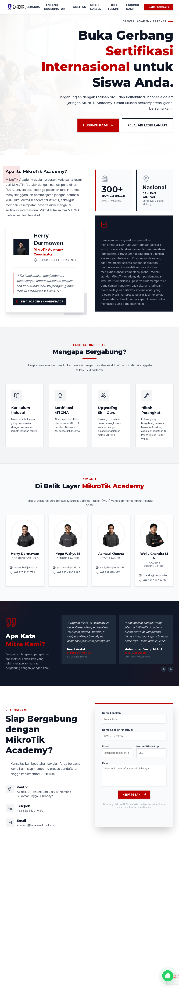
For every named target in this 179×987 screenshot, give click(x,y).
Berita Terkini (113, 7)
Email (105, 746)
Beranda (33, 7)
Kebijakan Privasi (156, 804)
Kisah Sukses (95, 7)
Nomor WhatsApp (147, 746)
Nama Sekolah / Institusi (117, 729)
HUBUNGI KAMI (95, 125)
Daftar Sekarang (158, 6)
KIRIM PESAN (132, 794)
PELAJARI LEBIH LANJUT (147, 125)
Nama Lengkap (111, 712)
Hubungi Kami (132, 7)
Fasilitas (78, 7)
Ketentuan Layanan (133, 807)
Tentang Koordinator (54, 7)
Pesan (106, 763)
